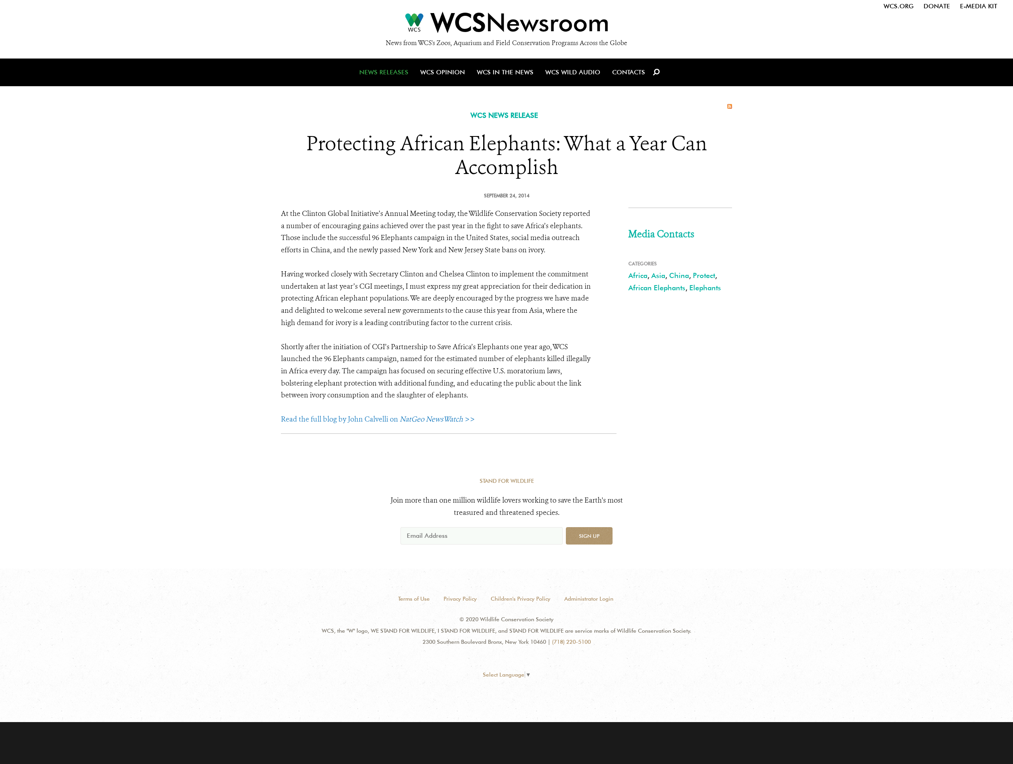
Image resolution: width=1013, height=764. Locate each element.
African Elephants (656, 288)
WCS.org (899, 6)
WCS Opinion (442, 72)
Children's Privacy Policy (520, 599)
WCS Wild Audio (572, 72)
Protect (704, 275)
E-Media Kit (978, 6)
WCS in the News (505, 72)
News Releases (383, 72)
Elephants (705, 288)
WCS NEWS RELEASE (504, 115)
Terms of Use (414, 599)
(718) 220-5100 (571, 642)
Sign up (589, 536)
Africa (637, 275)
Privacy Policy (460, 599)
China (679, 275)
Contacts (628, 72)
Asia (658, 275)
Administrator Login (588, 599)
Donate (937, 6)
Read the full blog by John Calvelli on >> (378, 419)
